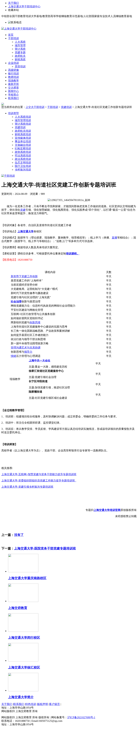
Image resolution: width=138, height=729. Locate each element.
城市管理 (20, 45)
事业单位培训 (23, 141)
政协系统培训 (23, 152)
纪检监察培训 (23, 148)
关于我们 (13, 3)
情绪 (13, 356)
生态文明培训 (23, 162)
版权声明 (42, 704)
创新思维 (35, 322)
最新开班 (13, 84)
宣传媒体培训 (23, 137)
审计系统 (20, 48)
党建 (23, 209)
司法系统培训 (23, 155)
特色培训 (30, 704)
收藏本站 (13, 10)
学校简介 (13, 94)
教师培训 (13, 77)
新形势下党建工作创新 (24, 276)
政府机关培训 (23, 130)
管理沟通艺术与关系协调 (25, 347)
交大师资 (13, 87)
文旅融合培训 (23, 144)
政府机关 (20, 55)
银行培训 (13, 73)
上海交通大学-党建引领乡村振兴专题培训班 (27, 486)
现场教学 (13, 80)
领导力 (28, 351)
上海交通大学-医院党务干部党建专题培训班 (45, 548)
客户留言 (54, 704)
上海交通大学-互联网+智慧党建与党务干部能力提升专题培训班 (38, 474)
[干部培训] (8, 175)
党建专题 (20, 52)
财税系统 (20, 59)
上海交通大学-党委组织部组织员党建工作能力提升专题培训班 (38, 480)
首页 (10, 34)
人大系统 (20, 41)
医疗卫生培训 (23, 166)
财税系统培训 (23, 134)
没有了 (19, 535)
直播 (114, 237)
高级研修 (13, 70)
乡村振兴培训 (23, 169)
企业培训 (13, 63)
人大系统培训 (23, 116)
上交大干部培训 (35, 107)
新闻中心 (13, 91)
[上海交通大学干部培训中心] (18, 28)
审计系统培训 (23, 123)
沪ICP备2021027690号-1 (81, 717)
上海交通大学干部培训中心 (24, 6)
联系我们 (13, 98)
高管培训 (20, 66)
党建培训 (66, 107)
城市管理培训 (23, 120)
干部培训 (13, 38)
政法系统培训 (23, 159)
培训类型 (13, 113)
